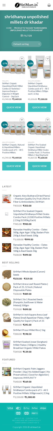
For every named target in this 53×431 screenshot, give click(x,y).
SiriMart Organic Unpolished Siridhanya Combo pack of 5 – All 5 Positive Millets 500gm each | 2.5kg (38, 88)
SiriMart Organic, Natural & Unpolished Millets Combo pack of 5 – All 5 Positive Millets (13, 149)
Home (9, 28)
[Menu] (4, 5)
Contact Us (32, 418)
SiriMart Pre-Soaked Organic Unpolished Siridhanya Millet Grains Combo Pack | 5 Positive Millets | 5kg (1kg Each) (39, 150)
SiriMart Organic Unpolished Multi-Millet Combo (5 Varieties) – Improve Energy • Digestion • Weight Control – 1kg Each (12, 89)
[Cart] (49, 5)
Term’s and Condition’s (27, 422)
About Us (19, 418)
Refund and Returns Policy (26, 420)
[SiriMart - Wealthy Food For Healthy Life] (26, 5)
